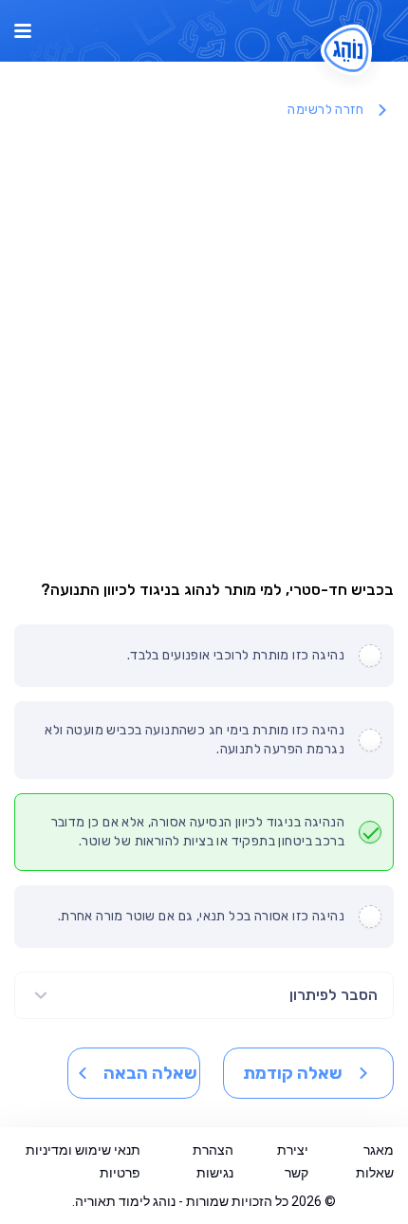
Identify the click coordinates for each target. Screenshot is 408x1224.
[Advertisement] (204, 344)
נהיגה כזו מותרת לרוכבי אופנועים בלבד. (235, 655)
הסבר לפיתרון (333, 995)
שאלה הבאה (150, 1073)
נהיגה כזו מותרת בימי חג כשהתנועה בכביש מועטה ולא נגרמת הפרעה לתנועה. (194, 739)
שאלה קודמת (293, 1073)
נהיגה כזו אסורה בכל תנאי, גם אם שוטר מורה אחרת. (201, 916)
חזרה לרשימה (325, 110)
